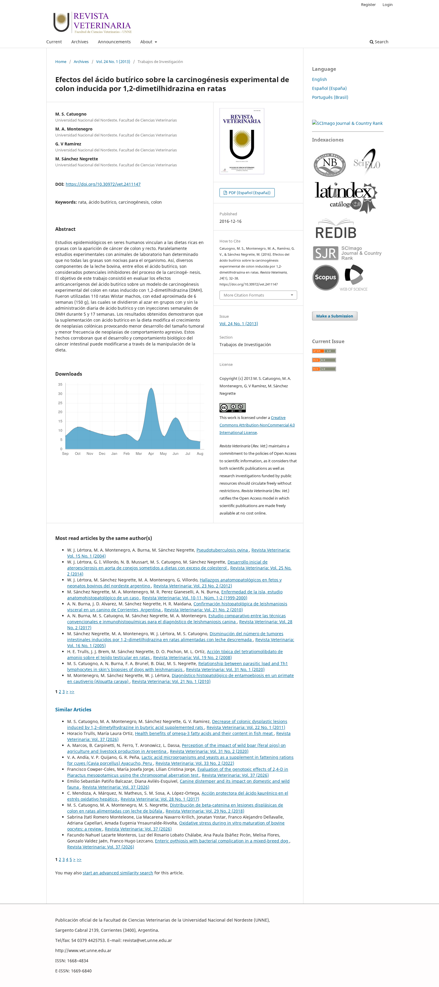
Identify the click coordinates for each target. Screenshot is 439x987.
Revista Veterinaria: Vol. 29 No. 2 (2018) (205, 811)
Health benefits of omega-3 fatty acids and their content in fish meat (204, 733)
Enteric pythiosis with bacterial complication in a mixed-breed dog (222, 841)
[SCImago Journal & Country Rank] (347, 123)
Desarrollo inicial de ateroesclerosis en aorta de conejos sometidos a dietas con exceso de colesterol (167, 565)
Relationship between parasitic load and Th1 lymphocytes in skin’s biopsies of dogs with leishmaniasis (177, 666)
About (147, 41)
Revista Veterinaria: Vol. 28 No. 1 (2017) (160, 799)
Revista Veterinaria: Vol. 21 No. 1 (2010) (171, 681)
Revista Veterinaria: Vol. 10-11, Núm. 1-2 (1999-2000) (194, 598)
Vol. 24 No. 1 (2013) (113, 61)
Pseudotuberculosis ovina (223, 550)
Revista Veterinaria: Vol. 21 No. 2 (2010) (203, 610)
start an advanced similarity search (118, 873)
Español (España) (329, 88)
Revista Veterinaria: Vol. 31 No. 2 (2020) (209, 751)
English (319, 79)
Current (54, 41)
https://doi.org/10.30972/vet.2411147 (103, 184)
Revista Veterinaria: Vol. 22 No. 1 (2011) (246, 727)
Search (381, 41)
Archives (79, 41)
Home (60, 61)
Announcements (114, 41)
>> (72, 691)
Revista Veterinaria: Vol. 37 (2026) (235, 775)
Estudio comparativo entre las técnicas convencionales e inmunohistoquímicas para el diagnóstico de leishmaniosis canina (176, 618)
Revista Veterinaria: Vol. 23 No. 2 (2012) (193, 586)
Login (388, 4)
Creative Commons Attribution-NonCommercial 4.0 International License (257, 425)
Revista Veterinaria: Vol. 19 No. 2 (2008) (192, 657)
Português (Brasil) (330, 97)
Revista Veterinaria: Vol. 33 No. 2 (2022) (195, 763)
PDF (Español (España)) (249, 192)
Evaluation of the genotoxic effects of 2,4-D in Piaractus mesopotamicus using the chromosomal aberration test (177, 772)
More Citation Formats (244, 295)
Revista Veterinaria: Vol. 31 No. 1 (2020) (225, 669)
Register (368, 4)
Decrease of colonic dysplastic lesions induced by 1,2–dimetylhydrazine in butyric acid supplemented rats (177, 724)
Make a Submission (334, 316)
